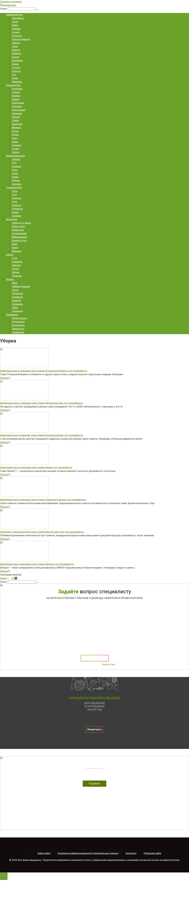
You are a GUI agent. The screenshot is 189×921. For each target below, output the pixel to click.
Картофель (18, 18)
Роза (14, 258)
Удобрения (18, 332)
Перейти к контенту (11, 1)
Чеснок (16, 32)
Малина (16, 95)
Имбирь (16, 28)
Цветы (9, 254)
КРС (14, 162)
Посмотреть (94, 729)
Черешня (17, 113)
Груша (15, 131)
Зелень (10, 279)
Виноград (17, 124)
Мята (14, 283)
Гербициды (18, 328)
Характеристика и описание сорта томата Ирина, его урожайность (36, 467)
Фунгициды (18, 325)
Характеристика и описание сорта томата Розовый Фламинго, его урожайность (43, 370)
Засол (15, 247)
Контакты (131, 853)
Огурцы (16, 67)
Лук (14, 74)
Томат (15, 78)
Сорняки (16, 145)
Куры (15, 191)
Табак (15, 307)
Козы (15, 170)
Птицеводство (14, 187)
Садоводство (13, 85)
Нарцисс (16, 265)
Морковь (17, 81)
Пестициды (18, 321)
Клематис (17, 261)
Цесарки (16, 215)
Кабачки (16, 53)
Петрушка (17, 293)
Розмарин (17, 297)
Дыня (15, 21)
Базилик (16, 300)
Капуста (16, 71)
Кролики (16, 184)
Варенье (16, 251)
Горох (15, 46)
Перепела (17, 208)
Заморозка (18, 230)
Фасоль (16, 50)
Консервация (19, 233)
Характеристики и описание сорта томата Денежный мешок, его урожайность (43, 499)
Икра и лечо (18, 226)
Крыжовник (18, 110)
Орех (14, 138)
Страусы (16, 205)
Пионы (15, 272)
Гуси (14, 194)
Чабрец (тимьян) (21, 286)
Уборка (4, 378)
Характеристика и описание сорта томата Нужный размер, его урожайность (41, 435)
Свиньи (16, 159)
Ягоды (15, 134)
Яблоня (16, 117)
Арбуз (15, 25)
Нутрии (16, 180)
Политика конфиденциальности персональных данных (87, 853)
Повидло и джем (21, 222)
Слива (15, 120)
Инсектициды (19, 318)
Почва (15, 148)
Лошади (16, 166)
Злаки (15, 141)
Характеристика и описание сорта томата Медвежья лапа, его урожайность (41, 403)
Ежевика (17, 106)
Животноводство (15, 155)
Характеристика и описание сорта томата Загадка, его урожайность (37, 564)
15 (12, 578)
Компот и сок (19, 240)
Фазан (15, 212)
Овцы (15, 173)
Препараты (12, 314)
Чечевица (17, 311)
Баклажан (17, 60)
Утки (14, 201)
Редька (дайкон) (21, 39)
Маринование (19, 237)
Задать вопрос (94, 658)
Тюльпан (17, 275)
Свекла (16, 42)
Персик (16, 92)
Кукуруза (17, 35)
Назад (3, 578)
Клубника (17, 88)
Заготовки (11, 219)
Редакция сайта (152, 853)
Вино (14, 244)
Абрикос (16, 127)
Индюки (16, 198)
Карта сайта (44, 853)
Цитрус (16, 152)
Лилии (15, 268)
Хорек (15, 177)
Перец (15, 64)
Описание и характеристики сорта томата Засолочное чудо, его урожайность (42, 532)
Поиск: (4, 8)
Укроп (15, 290)
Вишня (15, 99)
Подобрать (95, 783)
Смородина (18, 102)
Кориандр (17, 304)
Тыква (15, 57)
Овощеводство (14, 14)
